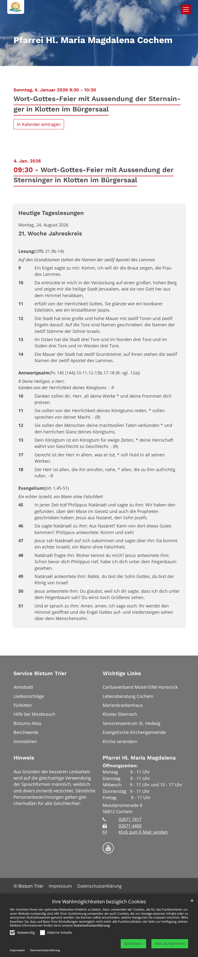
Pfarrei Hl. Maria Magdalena (139, 758)
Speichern (133, 943)
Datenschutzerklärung (92, 925)
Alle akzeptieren (170, 943)
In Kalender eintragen (39, 124)
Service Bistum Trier (40, 673)
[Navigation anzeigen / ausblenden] (186, 9)
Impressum (17, 950)
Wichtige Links (122, 673)
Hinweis (24, 758)
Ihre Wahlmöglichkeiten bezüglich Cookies (99, 902)
